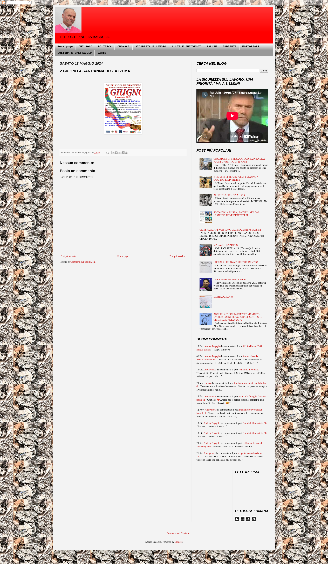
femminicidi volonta (248, 369)
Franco (208, 383)
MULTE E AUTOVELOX (186, 46)
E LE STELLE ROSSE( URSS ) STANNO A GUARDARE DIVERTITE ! (236, 178)
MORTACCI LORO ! (224, 297)
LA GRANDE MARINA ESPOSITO (231, 279)
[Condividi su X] (119, 152)
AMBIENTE (229, 46)
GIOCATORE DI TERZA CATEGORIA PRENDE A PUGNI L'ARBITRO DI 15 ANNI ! (239, 160)
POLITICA (105, 46)
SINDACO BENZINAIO (226, 245)
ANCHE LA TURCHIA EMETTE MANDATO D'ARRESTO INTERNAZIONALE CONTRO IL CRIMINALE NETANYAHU (238, 317)
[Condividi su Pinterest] (126, 152)
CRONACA (123, 46)
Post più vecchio (177, 256)
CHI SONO (85, 46)
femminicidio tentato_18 (254, 423)
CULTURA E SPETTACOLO (75, 53)
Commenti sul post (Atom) (83, 262)
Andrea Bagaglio (212, 346)
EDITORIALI (250, 46)
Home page (65, 46)
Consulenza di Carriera (178, 533)
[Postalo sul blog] (116, 152)
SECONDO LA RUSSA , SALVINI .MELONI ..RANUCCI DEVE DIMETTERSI (236, 214)
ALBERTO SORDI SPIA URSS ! (230, 195)
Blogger (178, 542)
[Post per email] (107, 152)
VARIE (102, 53)
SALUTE (212, 46)
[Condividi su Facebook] (123, 152)
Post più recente (68, 256)
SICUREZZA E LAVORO (150, 46)
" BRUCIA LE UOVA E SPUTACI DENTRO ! (236, 262)
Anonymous (210, 369)
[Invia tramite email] (113, 152)
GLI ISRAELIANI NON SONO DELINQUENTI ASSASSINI (230, 230)
